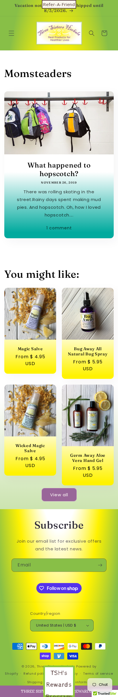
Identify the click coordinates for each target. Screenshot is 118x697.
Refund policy (35, 673)
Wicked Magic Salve (30, 448)
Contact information (78, 682)
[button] (11, 33)
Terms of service (98, 673)
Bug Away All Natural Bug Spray (87, 351)
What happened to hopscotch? (59, 169)
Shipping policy (41, 682)
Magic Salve (30, 348)
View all (59, 495)
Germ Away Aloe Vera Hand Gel (87, 457)
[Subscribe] (100, 565)
